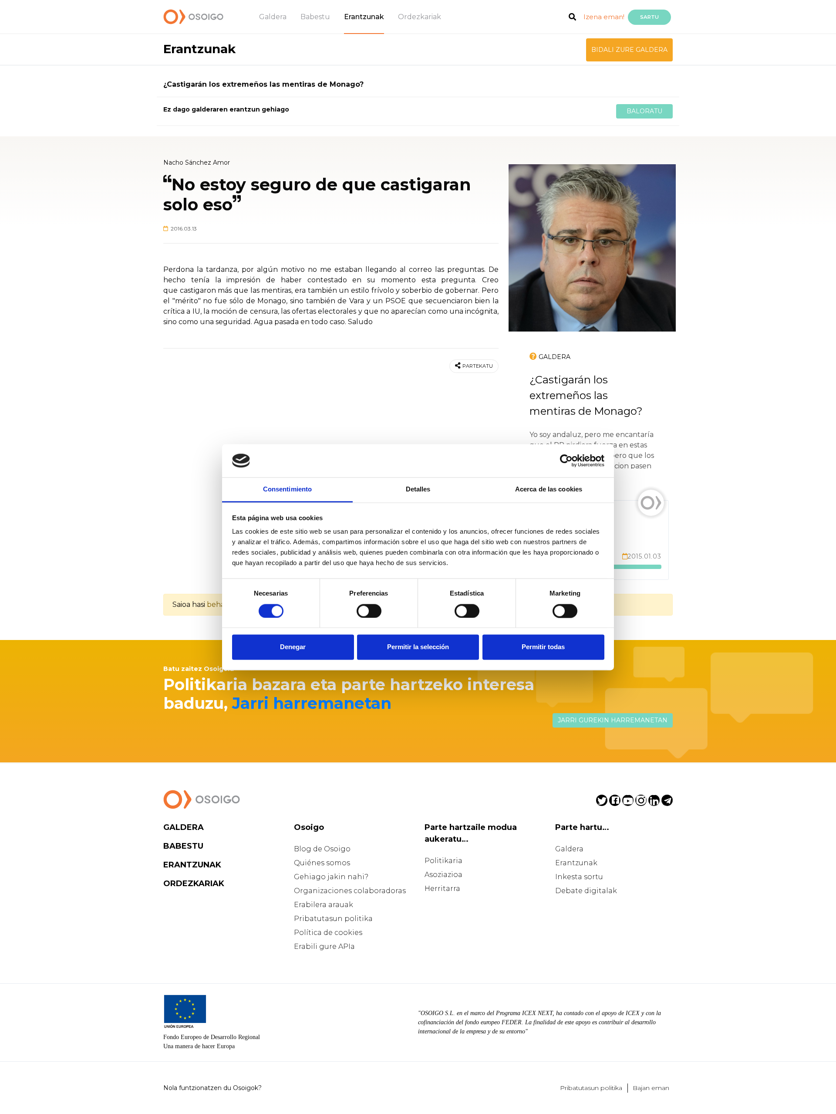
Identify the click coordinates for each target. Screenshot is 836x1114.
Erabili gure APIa (324, 946)
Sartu (649, 17)
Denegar (293, 647)
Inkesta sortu (579, 877)
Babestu (315, 17)
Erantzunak (364, 17)
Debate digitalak (586, 891)
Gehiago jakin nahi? (331, 877)
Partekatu (477, 366)
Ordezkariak (419, 17)
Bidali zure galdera (629, 50)
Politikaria (443, 861)
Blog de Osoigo (322, 849)
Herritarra (442, 888)
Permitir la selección (418, 647)
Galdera (273, 17)
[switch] (369, 611)
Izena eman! (603, 17)
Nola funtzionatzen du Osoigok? (212, 1088)
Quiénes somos (322, 863)
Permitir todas (543, 647)
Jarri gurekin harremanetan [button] (612, 720)
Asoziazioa (443, 874)
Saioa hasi (188, 604)
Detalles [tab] (418, 489)
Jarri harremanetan (311, 703)
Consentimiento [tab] (287, 489)
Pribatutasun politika (333, 918)
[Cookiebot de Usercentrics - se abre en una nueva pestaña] (566, 460)
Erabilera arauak (323, 905)
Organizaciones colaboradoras (350, 891)
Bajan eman (651, 1088)
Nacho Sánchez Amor (196, 162)
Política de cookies (328, 932)
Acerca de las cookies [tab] (548, 489)
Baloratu (644, 111)
